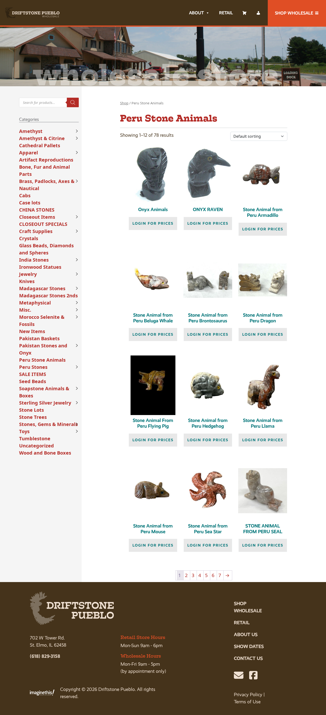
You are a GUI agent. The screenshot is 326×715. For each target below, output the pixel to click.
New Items (32, 331)
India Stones (34, 260)
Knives (27, 281)
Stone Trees (33, 417)
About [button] (196, 12)
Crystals (28, 238)
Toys (24, 431)
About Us (246, 634)
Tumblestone (34, 438)
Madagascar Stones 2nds (48, 295)
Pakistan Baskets (39, 338)
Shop (124, 103)
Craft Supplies (36, 231)
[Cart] (244, 13)
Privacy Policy (248, 694)
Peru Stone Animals (42, 360)
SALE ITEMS (32, 374)
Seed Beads (32, 381)
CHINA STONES (36, 210)
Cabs (25, 195)
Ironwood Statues (40, 267)
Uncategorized (36, 445)
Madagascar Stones (42, 288)
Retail (226, 12)
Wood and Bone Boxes (45, 453)
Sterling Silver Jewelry (45, 403)
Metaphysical (35, 302)
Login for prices (153, 223)
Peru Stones (33, 367)
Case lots (29, 202)
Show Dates (249, 646)
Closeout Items (37, 217)
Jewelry (28, 274)
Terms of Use (247, 702)
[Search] (73, 102)
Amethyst (30, 131)
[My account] (258, 13)
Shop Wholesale (294, 12)
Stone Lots (31, 410)
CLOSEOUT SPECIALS (43, 224)
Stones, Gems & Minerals (48, 424)
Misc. (25, 310)
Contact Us (248, 658)
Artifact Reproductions (46, 160)
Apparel (28, 152)
